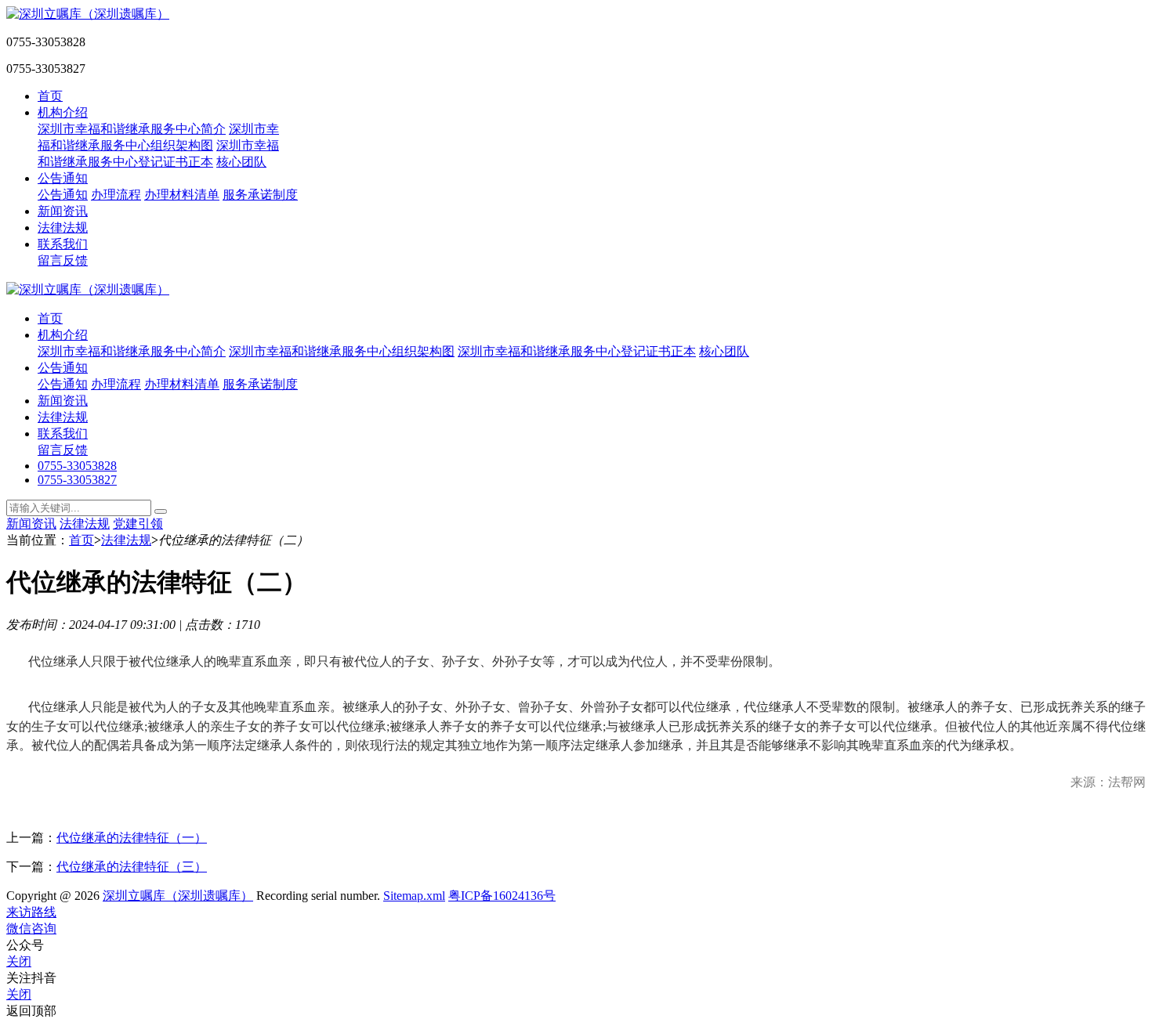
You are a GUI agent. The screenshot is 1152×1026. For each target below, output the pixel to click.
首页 (50, 96)
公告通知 (63, 178)
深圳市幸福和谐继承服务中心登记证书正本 (577, 351)
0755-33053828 (77, 465)
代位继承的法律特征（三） (131, 866)
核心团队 (241, 161)
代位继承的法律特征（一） (131, 837)
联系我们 (63, 244)
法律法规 (63, 227)
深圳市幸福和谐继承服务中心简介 (132, 128)
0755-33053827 (77, 479)
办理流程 (116, 194)
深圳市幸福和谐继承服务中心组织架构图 (342, 351)
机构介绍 (63, 112)
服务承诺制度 (260, 194)
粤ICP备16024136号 (502, 895)
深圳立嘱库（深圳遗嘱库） (178, 895)
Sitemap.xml (414, 895)
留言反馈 (63, 260)
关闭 (18, 961)
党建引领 (138, 523)
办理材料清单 (181, 194)
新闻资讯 (63, 211)
